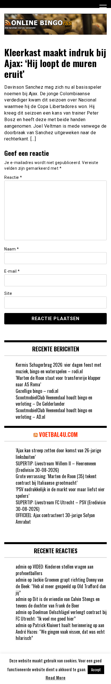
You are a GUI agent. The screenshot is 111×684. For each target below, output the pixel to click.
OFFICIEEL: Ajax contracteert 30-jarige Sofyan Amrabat (55, 518)
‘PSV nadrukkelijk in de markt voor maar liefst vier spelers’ (60, 492)
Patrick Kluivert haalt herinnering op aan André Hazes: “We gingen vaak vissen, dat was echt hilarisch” (60, 632)
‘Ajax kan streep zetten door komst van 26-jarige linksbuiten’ (58, 453)
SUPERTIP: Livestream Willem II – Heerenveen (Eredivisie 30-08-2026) (56, 466)
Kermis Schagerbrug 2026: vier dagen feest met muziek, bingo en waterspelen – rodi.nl (58, 368)
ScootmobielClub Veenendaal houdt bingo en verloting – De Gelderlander (54, 400)
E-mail (12, 271)
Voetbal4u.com (58, 434)
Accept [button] (96, 669)
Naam (11, 249)
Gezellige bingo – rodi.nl (37, 390)
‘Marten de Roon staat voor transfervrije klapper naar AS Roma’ (58, 381)
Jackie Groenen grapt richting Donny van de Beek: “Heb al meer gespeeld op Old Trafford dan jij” (61, 586)
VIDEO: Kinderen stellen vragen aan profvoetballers (54, 570)
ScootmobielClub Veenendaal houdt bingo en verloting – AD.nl (54, 413)
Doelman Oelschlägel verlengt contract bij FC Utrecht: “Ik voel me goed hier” (61, 615)
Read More (55, 678)
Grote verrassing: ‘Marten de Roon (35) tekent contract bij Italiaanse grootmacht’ (56, 479)
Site (8, 293)
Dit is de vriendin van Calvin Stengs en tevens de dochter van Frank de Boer (58, 602)
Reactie (13, 177)
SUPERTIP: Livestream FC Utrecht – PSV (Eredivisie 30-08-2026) (61, 505)
